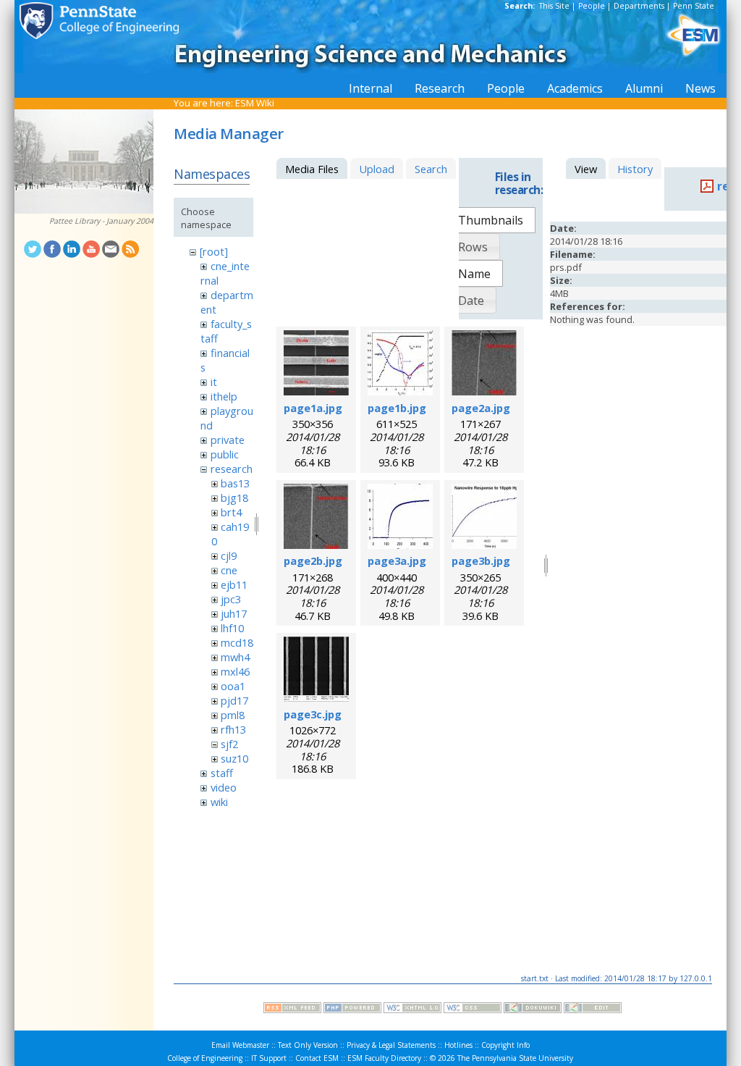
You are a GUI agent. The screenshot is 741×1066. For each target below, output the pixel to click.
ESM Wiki (254, 102)
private (228, 439)
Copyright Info (505, 1045)
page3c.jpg (313, 714)
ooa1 (233, 686)
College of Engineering (204, 1058)
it (214, 381)
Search (431, 168)
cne (229, 570)
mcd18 (237, 642)
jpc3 (231, 599)
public (225, 454)
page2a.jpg (481, 407)
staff (222, 772)
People (591, 6)
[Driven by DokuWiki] (533, 1009)
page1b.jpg (397, 407)
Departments (639, 6)
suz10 (234, 758)
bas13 (235, 483)
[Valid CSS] (472, 1009)
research (232, 468)
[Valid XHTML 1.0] (412, 1009)
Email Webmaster (240, 1045)
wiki (219, 801)
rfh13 (233, 729)
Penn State (693, 6)
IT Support (269, 1058)
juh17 (234, 613)
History (635, 168)
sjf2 (229, 743)
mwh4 (235, 657)
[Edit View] (593, 1009)
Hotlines (458, 1045)
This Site (554, 6)
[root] (214, 251)
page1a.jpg (313, 407)
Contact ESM (317, 1058)
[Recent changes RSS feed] (292, 1009)
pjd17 (234, 700)
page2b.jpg (313, 560)
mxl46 (235, 671)
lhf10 (232, 628)
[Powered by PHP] (352, 1009)
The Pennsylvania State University (515, 1058)
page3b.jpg (481, 560)
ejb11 (234, 584)
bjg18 (234, 497)
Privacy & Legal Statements (391, 1045)
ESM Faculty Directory (384, 1058)
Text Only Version (308, 1045)
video (224, 787)
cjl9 (229, 555)
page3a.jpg (397, 560)
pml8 (233, 715)
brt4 (231, 512)
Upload (376, 168)
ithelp (224, 396)
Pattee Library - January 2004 (101, 221)
